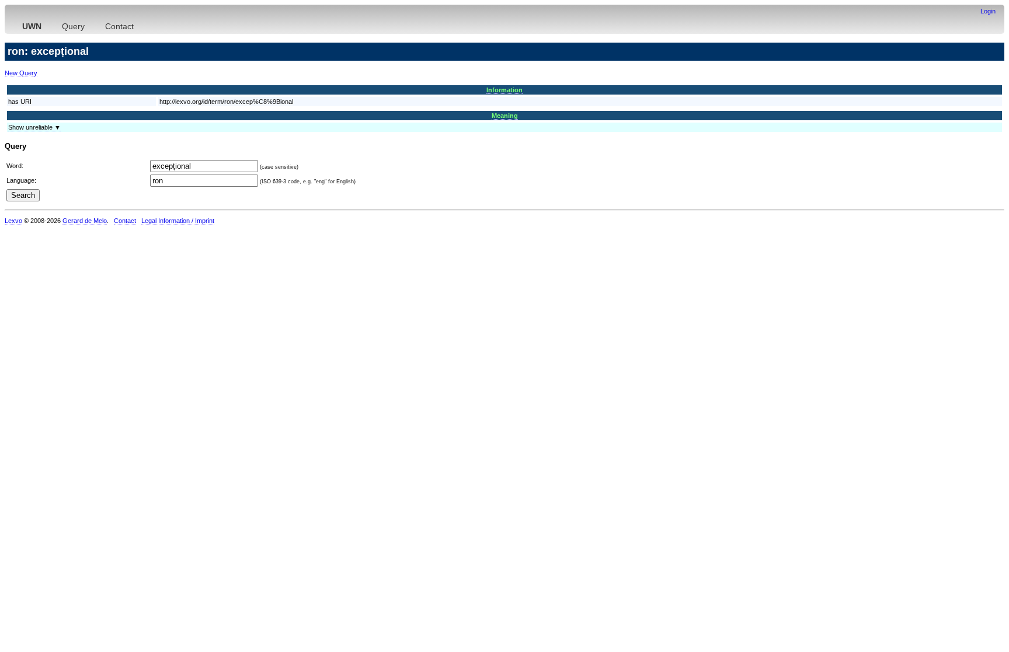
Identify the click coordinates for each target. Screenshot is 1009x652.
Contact (119, 26)
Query (73, 26)
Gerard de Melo (84, 220)
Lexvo (13, 220)
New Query (21, 72)
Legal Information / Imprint (177, 220)
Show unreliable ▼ (34, 127)
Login (988, 11)
